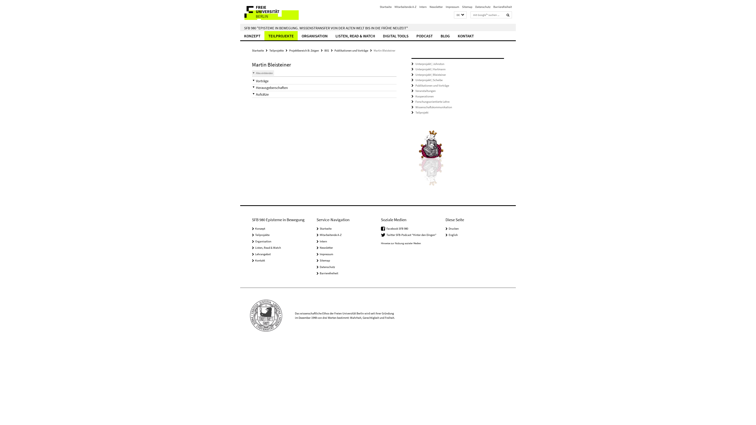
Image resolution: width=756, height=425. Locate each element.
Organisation (315, 35)
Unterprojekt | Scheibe (429, 80)
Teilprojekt (421, 112)
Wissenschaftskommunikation (433, 107)
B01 (326, 50)
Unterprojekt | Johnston (429, 64)
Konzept (252, 35)
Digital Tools (396, 35)
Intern (423, 7)
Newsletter (436, 7)
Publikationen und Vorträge (351, 50)
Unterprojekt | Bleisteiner (430, 75)
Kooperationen (424, 96)
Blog (445, 35)
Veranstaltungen (425, 91)
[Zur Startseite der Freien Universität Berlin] (273, 12)
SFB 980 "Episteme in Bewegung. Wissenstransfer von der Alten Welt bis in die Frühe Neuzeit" (326, 28)
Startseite (386, 7)
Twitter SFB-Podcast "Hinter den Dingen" (411, 235)
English (453, 235)
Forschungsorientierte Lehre (432, 101)
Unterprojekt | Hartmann (430, 69)
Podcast (424, 35)
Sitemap (467, 7)
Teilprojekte (281, 35)
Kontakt (466, 35)
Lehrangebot (263, 254)
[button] (460, 15)
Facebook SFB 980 (397, 228)
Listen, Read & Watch (355, 35)
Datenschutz (482, 7)
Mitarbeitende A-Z (405, 7)
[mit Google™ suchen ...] (508, 15)
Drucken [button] (454, 228)
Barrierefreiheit (502, 7)
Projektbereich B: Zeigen (304, 50)
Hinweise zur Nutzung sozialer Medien (401, 243)
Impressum (452, 7)
